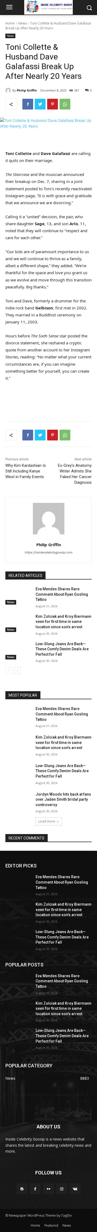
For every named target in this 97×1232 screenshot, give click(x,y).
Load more (46, 821)
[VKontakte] (75, 1189)
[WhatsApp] (65, 104)
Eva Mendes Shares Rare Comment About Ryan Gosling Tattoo (62, 594)
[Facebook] (27, 104)
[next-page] (17, 670)
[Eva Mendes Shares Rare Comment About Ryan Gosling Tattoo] (18, 596)
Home (10, 23)
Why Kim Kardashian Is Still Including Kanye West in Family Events (25, 471)
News (22, 23)
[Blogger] (22, 1189)
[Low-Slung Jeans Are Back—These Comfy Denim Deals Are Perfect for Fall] (18, 650)
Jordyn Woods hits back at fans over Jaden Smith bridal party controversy (63, 799)
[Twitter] (40, 104)
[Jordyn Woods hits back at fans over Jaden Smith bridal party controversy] (18, 801)
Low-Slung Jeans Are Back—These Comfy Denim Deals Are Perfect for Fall (62, 649)
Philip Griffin (27, 90)
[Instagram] (62, 1189)
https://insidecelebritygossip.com (48, 552)
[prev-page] (8, 670)
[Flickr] (48, 1189)
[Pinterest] (52, 104)
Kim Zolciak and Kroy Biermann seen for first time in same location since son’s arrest (63, 621)
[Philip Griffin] (8, 90)
